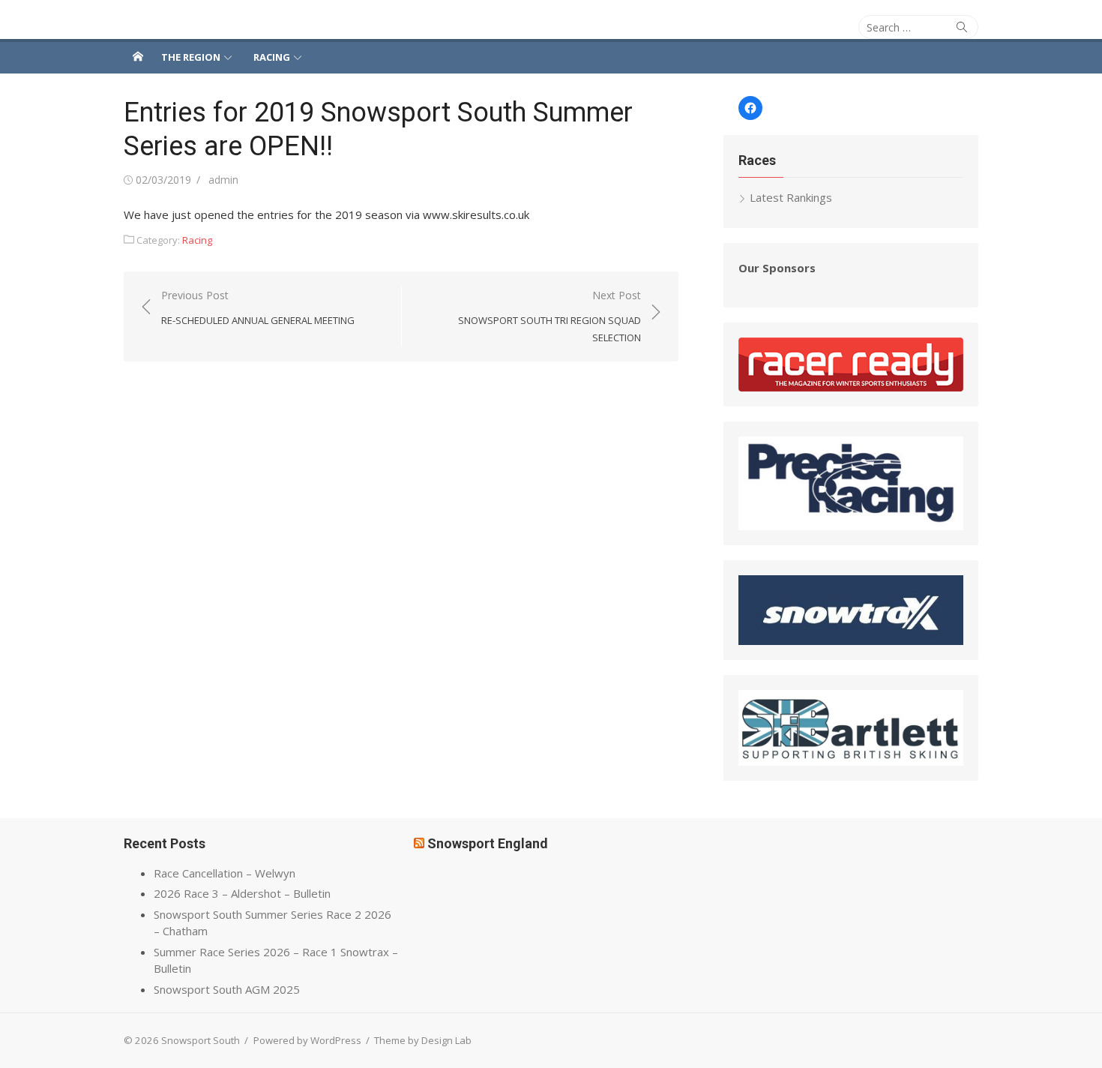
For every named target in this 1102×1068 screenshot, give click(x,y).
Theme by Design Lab (423, 1040)
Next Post (549, 316)
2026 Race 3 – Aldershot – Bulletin (242, 893)
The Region (190, 57)
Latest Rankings (791, 197)
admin (223, 179)
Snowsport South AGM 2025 (227, 989)
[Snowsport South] (138, 56)
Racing (271, 57)
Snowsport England (487, 843)
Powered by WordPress (307, 1040)
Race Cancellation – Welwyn (224, 873)
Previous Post (258, 308)
